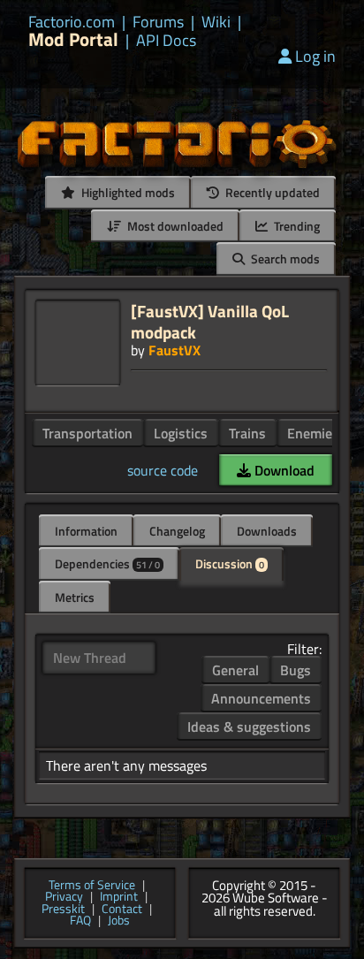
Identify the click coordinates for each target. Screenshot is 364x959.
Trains (247, 433)
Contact (122, 909)
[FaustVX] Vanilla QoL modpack (210, 321)
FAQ (80, 921)
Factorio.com (71, 22)
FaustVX (174, 350)
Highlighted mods (127, 192)
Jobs (119, 921)
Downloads (267, 530)
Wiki (216, 22)
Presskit (63, 909)
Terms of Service (92, 885)
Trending (295, 226)
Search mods (284, 258)
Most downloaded (174, 226)
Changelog (177, 530)
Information (86, 530)
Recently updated (271, 192)
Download (283, 470)
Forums (158, 22)
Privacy (64, 897)
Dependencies (107, 563)
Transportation (87, 433)
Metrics (75, 597)
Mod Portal (73, 39)
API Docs (166, 41)
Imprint (119, 897)
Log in (315, 56)
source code (162, 470)
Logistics (181, 433)
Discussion (229, 563)
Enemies (313, 433)
